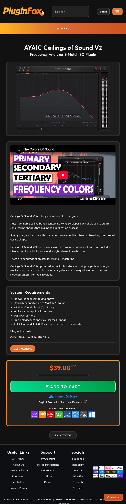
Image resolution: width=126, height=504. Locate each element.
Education (18, 476)
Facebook (78, 458)
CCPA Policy (102, 499)
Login (103, 11)
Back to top (63, 435)
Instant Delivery (65, 396)
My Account (48, 458)
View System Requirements (63, 408)
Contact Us (48, 470)
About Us (18, 464)
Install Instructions (48, 464)
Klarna (48, 482)
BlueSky (78, 476)
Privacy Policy (44, 499)
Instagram (78, 464)
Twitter (78, 470)
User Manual (23, 348)
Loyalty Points (18, 488)
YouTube (78, 488)
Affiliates (18, 482)
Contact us (113, 497)
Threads (78, 482)
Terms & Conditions (65, 499)
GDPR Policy (86, 499)
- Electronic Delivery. (61, 402)
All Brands (18, 458)
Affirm (48, 476)
